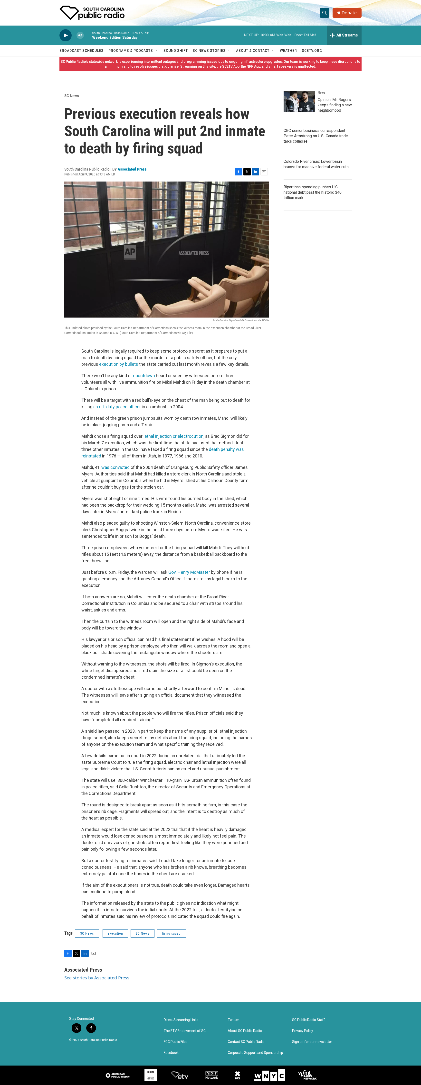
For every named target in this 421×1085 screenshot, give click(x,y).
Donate (349, 12)
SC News (71, 95)
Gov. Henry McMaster (189, 572)
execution (115, 933)
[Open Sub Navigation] (157, 51)
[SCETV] (180, 1075)
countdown (144, 375)
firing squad (171, 933)
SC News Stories (209, 51)
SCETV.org (312, 51)
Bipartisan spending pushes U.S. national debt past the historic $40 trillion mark (313, 192)
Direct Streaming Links (181, 1020)
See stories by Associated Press (96, 978)
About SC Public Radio (245, 1031)
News (321, 92)
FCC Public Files (175, 1042)
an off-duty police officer (117, 406)
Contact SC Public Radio (246, 1042)
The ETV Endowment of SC (185, 1031)
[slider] (88, 35)
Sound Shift (175, 51)
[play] (65, 35)
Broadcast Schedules (81, 51)
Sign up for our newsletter (312, 1042)
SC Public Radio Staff (308, 1020)
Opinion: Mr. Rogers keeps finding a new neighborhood (335, 105)
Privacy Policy (302, 1031)
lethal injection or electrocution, (174, 436)
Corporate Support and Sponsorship (255, 1053)
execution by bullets (118, 364)
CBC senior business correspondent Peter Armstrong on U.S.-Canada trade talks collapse (316, 136)
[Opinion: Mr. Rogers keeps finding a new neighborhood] (299, 101)
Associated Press (132, 169)
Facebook (171, 1053)
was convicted (115, 467)
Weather (288, 51)
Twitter (233, 1020)
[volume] (80, 35)
